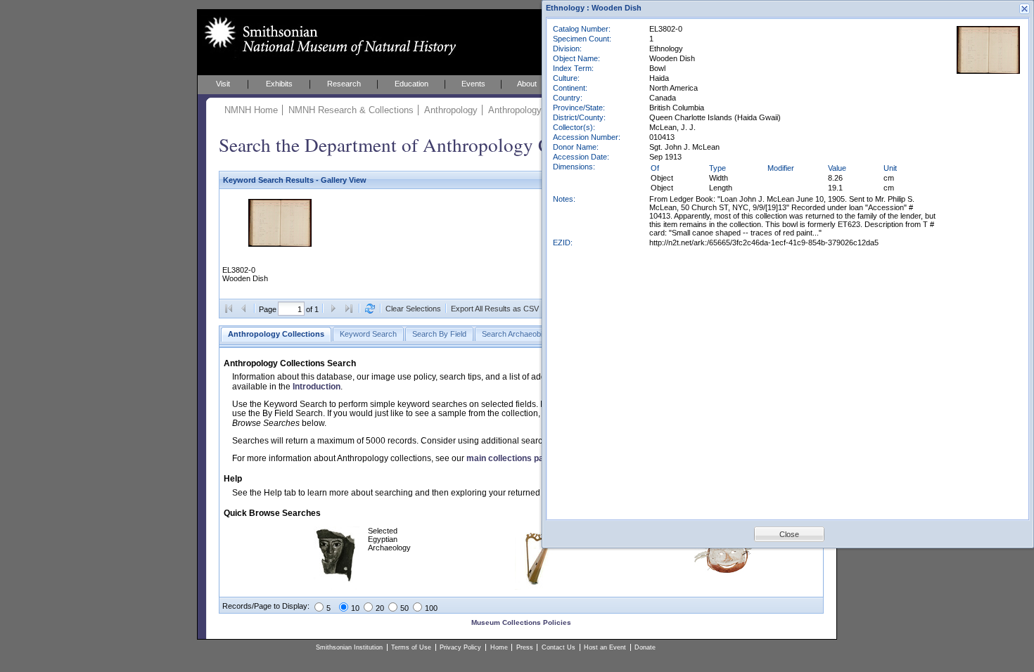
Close (789, 534)
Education (411, 83)
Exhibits (279, 83)
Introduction (316, 387)
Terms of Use (411, 647)
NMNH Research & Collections (351, 110)
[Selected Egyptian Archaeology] (336, 587)
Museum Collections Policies (521, 622)
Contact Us (558, 647)
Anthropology (451, 110)
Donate (645, 647)
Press (524, 647)
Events (473, 83)
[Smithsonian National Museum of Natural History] (327, 36)
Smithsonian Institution (349, 647)
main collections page (510, 458)
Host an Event (605, 647)
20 (380, 608)
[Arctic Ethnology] (725, 573)
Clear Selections (413, 308)
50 (404, 608)
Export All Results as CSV (495, 308)
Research (344, 83)
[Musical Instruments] (535, 587)
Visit (223, 83)
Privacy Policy (460, 647)
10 (355, 608)
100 (431, 608)
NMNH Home (251, 110)
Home (499, 647)
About (527, 83)
